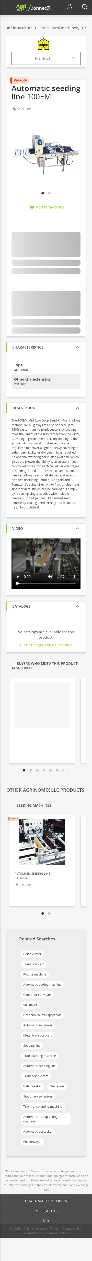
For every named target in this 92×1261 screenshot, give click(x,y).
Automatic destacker (38, 1131)
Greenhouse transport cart (42, 1015)
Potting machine (34, 974)
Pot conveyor (32, 1141)
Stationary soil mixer (37, 1096)
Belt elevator (32, 954)
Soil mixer (30, 1005)
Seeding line (32, 1045)
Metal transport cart (37, 1035)
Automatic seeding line (39, 1066)
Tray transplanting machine (42, 1106)
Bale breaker (32, 1086)
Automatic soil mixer (37, 1025)
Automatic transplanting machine (40, 1119)
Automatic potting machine (42, 984)
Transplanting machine (39, 1056)
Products (43, 58)
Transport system (35, 1076)
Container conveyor (37, 995)
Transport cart (33, 964)
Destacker (57, 1086)
